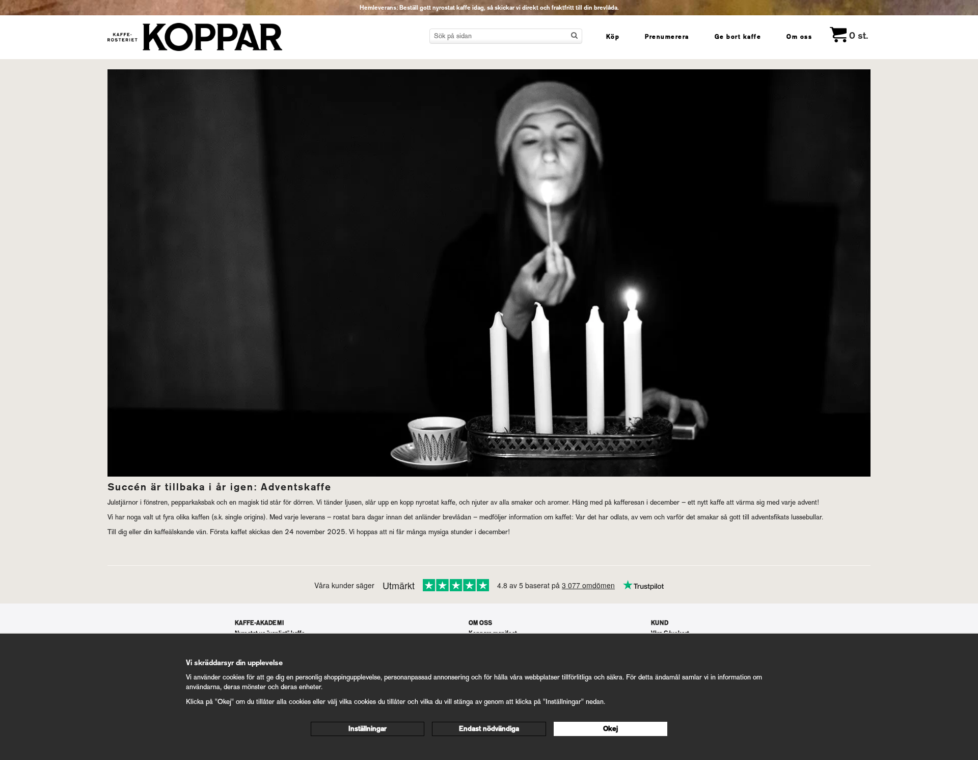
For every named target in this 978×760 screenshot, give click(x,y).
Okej (610, 728)
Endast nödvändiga (489, 728)
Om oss (799, 36)
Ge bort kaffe (738, 36)
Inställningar (367, 728)
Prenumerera (667, 36)
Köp (613, 36)
